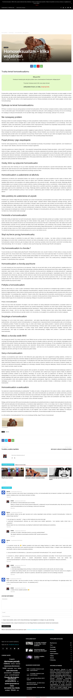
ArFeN (7, 59)
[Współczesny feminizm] (13, 472)
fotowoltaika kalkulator (31, 682)
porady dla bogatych (14, 675)
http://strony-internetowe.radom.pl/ (18, 455)
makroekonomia (12, 670)
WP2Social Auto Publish (30, 697)
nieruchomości (8, 672)
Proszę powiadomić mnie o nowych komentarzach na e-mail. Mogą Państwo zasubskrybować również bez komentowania (30, 622)
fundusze (13, 663)
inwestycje (18, 663)
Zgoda (37, 5)
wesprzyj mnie (45, 86)
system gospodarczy (12, 683)
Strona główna (4, 32)
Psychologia (11, 32)
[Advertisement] (36, 20)
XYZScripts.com (44, 697)
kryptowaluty (10, 668)
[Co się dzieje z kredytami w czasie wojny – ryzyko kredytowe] (29, 643)
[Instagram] (63, 8)
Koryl (8, 578)
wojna (12, 685)
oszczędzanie (16, 672)
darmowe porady (12, 661)
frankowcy (7, 663)
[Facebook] (61, 8)
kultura (19, 668)
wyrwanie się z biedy (12, 688)
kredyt (4, 668)
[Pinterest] (38, 66)
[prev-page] (2, 482)
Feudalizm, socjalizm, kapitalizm (10, 449)
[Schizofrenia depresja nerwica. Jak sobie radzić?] (60, 472)
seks (18, 681)
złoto (18, 690)
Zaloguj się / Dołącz (21, 7)
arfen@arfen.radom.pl (14, 644)
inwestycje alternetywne (12, 666)
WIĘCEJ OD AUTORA (20, 464)
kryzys (15, 668)
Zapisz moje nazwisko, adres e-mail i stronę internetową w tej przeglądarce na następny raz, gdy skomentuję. (28, 619)
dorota (8, 491)
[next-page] (5, 482)
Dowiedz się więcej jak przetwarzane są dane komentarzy (40, 629)
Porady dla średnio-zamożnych (11, 677)
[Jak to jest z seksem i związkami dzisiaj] (36, 472)
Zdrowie (7, 431)
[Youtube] (70, 8)
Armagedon (12, 659)
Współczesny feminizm (7, 477)
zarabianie (7, 690)
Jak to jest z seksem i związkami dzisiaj (61, 449)
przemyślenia (10, 681)
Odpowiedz (9, 497)
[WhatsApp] (41, 66)
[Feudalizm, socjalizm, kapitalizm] (29, 657)
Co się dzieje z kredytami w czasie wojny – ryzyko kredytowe (40, 644)
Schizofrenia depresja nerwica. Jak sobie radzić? (40, 650)
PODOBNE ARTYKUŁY (7, 464)
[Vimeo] (68, 8)
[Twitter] (66, 8)
